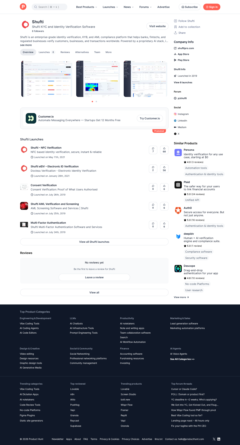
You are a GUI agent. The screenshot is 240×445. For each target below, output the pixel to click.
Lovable (74, 389)
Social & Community (81, 348)
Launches (109, 7)
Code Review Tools (30, 404)
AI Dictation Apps (29, 394)
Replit (124, 415)
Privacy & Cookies (109, 439)
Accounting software (131, 353)
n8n (72, 394)
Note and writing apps (132, 328)
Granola (74, 415)
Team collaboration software (135, 332)
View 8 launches (183, 82)
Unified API (192, 200)
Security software (196, 258)
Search (124, 337)
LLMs (73, 318)
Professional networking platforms (88, 358)
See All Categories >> (182, 359)
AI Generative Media (31, 367)
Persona (189, 149)
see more (26, 45)
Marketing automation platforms (187, 328)
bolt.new (125, 399)
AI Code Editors (28, 332)
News (127, 7)
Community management (83, 363)
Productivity (127, 318)
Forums (144, 7)
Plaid (187, 182)
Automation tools (196, 168)
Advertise (163, 7)
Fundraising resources (132, 358)
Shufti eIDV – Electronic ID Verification (55, 166)
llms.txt (158, 439)
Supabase (75, 425)
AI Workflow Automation (133, 341)
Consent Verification (44, 185)
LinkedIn (182, 120)
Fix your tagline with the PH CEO (188, 425)
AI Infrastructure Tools (82, 328)
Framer (124, 410)
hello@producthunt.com (191, 439)
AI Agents (175, 348)
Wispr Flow (126, 404)
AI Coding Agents (29, 328)
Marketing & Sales (180, 318)
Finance (124, 348)
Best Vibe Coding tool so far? (186, 415)
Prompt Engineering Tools (83, 332)
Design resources (29, 358)
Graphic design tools (31, 363)
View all (94, 292)
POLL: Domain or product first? (188, 394)
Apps (69, 439)
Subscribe (191, 7)
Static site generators (31, 420)
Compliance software (198, 251)
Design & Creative (30, 348)
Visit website (157, 26)
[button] (108, 52)
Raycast (74, 420)
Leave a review (94, 277)
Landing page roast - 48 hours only (190, 420)
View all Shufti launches (94, 241)
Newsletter (58, 439)
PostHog (75, 404)
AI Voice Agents (178, 353)
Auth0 (188, 207)
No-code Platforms (197, 284)
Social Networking (80, 353)
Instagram (183, 114)
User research (194, 290)
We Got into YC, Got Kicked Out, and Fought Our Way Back (195, 405)
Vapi (72, 410)
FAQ (85, 439)
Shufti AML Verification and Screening (55, 204)
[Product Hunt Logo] (23, 6)
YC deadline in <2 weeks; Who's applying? (194, 399)
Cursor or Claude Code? (184, 389)
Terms (94, 439)
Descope (189, 265)
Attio (72, 399)
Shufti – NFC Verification (46, 147)
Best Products (85, 7)
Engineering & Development (35, 318)
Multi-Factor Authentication (48, 222)
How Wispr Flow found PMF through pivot (193, 410)
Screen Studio (128, 394)
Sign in (213, 7)
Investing (125, 363)
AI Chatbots (76, 323)
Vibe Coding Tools (29, 323)
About (77, 439)
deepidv (189, 233)
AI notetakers (127, 323)
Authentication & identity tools (204, 174)
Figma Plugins (27, 415)
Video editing (27, 353)
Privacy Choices (130, 439)
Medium (182, 127)
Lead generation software (184, 323)
